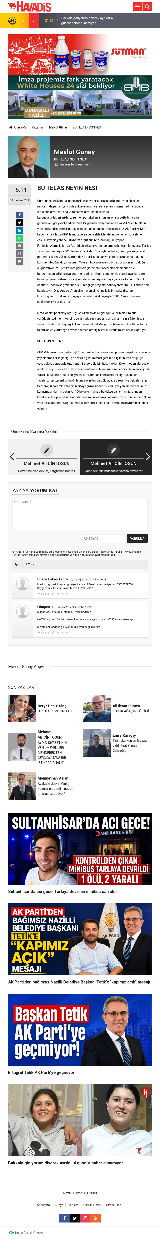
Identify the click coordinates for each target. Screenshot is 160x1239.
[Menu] (137, 7)
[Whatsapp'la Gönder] (19, 238)
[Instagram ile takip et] (85, 1218)
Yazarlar (38, 127)
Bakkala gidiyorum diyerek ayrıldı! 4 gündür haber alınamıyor (87, 20)
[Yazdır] (19, 253)
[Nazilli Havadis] (29, 6)
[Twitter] (19, 222)
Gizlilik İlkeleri (92, 1205)
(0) (57, 593)
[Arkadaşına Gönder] (19, 246)
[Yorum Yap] (19, 261)
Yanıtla (45, 593)
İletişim (73, 1205)
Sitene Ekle (113, 1205)
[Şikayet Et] (142, 593)
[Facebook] (19, 215)
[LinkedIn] (19, 230)
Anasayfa (19, 127)
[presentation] (23, 20)
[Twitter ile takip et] (75, 1218)
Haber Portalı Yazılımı (29, 1232)
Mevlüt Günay (58, 127)
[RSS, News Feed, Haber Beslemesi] (95, 1218)
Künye (59, 1205)
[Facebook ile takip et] (64, 1218)
